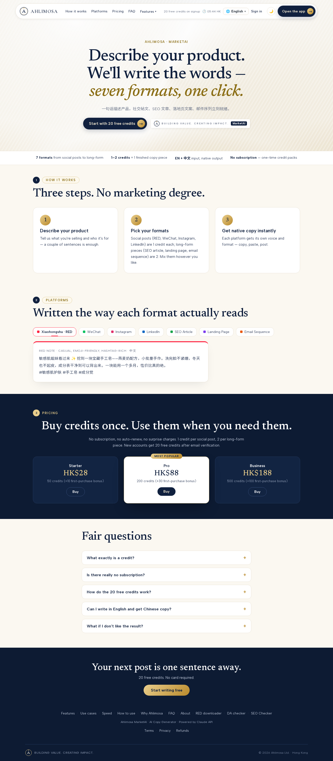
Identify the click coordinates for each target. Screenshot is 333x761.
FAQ (131, 11)
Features (148, 12)
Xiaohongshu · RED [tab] (56, 332)
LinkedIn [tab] (153, 332)
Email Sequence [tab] (257, 332)
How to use (126, 713)
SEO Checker (261, 713)
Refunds (182, 730)
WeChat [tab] (93, 332)
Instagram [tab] (124, 332)
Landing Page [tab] (218, 332)
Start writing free (166, 690)
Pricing (118, 11)
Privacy (165, 730)
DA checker (236, 713)
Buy (75, 492)
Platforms (99, 11)
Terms (149, 730)
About (185, 713)
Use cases (88, 713)
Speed (107, 713)
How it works (76, 11)
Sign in (256, 11)
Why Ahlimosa (152, 713)
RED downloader (209, 713)
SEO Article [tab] (184, 332)
